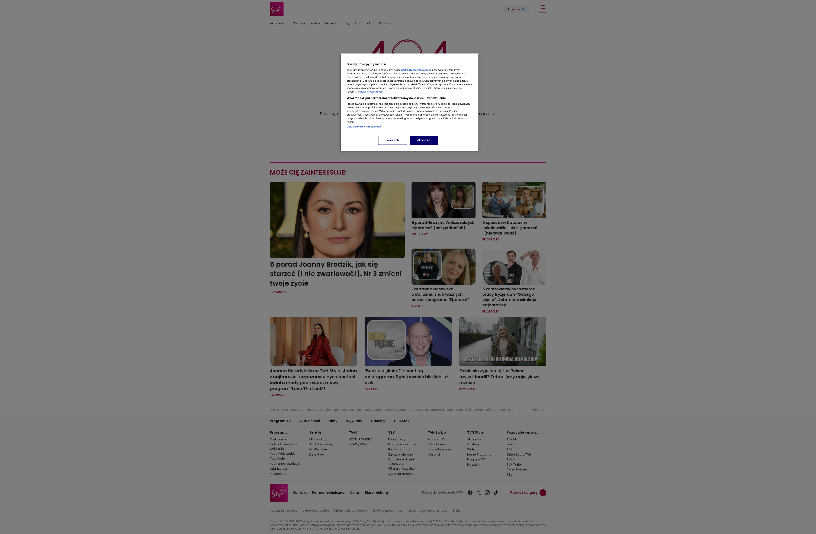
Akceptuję (423, 140)
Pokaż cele (393, 140)
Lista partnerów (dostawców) (365, 126)
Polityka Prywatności (369, 91)
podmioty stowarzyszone (416, 69)
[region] (409, 102)
